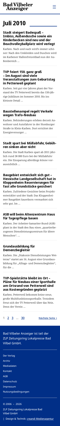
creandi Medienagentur (40, 418)
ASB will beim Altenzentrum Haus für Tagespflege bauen (29, 216)
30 (22, 318)
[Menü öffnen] (54, 7)
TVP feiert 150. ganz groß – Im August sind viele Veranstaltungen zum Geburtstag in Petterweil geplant (29, 77)
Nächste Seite (47, 318)
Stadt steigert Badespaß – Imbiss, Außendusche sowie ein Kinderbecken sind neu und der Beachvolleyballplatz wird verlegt (29, 38)
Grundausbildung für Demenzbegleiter (19, 248)
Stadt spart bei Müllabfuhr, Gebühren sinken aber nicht (29, 145)
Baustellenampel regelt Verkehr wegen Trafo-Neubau (28, 113)
